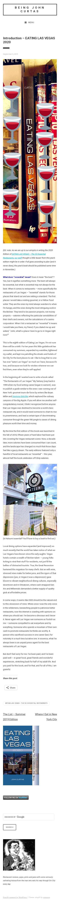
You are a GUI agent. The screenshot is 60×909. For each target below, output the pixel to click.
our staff (18, 258)
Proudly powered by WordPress (15, 897)
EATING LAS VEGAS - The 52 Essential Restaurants (26, 703)
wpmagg (46, 897)
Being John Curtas (30, 9)
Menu (31, 22)
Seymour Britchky (20, 396)
